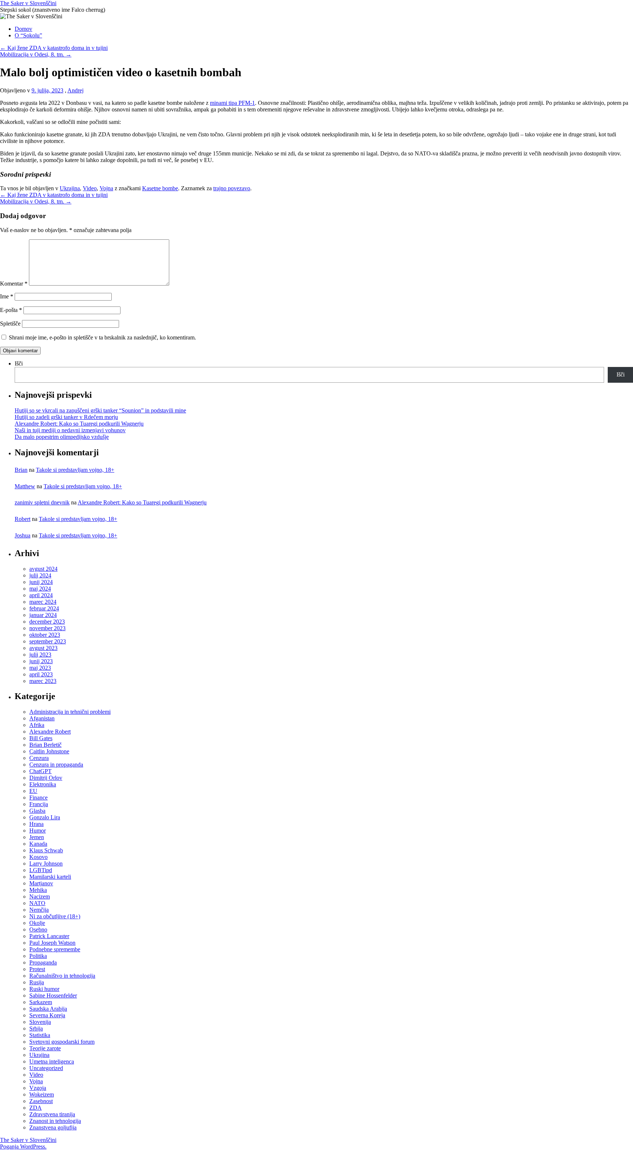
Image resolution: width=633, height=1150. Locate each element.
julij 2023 (40, 654)
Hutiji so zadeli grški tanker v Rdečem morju (66, 417)
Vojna (106, 188)
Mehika (38, 890)
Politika (38, 956)
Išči (19, 363)
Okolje (37, 923)
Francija (38, 804)
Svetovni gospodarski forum (62, 1042)
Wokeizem (41, 1094)
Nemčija (39, 910)
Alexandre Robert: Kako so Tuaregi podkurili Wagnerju (79, 423)
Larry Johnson (46, 863)
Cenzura (39, 758)
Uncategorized (46, 1068)
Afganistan (42, 718)
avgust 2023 (43, 648)
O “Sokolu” (28, 35)
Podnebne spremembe (54, 949)
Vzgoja (37, 1088)
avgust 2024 (43, 569)
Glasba (37, 811)
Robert (22, 519)
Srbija (36, 1028)
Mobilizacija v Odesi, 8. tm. (35, 54)
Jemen (36, 837)
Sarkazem (40, 1002)
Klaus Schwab (46, 850)
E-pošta (11, 310)
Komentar (13, 283)
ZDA (35, 1108)
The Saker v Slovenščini (28, 3)
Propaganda (43, 962)
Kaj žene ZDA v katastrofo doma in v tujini (54, 48)
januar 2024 (43, 615)
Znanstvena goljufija (53, 1127)
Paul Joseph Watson (52, 943)
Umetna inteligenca (51, 1061)
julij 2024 (40, 575)
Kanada (38, 844)
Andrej (75, 90)
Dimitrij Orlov (45, 778)
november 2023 (47, 628)
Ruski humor (44, 989)
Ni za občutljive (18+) (54, 916)
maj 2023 (40, 668)
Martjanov (41, 883)
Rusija (36, 982)
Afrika (36, 725)
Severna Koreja (47, 1015)
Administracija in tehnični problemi (70, 712)
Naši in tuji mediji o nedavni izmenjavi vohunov (70, 430)
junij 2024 (41, 582)
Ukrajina (70, 188)
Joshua (22, 535)
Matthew (25, 486)
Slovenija (40, 1022)
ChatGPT (40, 771)
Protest (37, 969)
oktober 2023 (44, 635)
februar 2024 (44, 608)
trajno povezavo (231, 188)
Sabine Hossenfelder (53, 995)
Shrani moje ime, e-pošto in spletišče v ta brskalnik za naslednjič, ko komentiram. (102, 337)
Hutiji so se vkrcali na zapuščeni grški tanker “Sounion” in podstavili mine (100, 410)
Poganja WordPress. (23, 1146)
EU (33, 791)
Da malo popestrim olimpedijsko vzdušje (62, 437)
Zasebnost (41, 1101)
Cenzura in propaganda (56, 764)
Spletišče (10, 323)
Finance (38, 797)
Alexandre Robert (50, 731)
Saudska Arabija (48, 1009)
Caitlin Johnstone (49, 751)
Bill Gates (40, 738)
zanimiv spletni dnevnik (42, 502)
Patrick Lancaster (49, 936)
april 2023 (41, 674)
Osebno (38, 929)
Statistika (39, 1035)
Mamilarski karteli (50, 877)
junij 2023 (41, 661)
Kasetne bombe (160, 188)
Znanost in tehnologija (55, 1121)
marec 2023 (42, 681)
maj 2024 (40, 588)
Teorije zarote (45, 1048)
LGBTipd (40, 870)
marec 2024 (42, 602)
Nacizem (39, 896)
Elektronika (42, 784)
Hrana (36, 824)
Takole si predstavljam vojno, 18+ (75, 470)
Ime (6, 296)
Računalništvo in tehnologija (62, 976)
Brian (21, 470)
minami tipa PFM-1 (232, 103)
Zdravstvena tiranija (52, 1114)
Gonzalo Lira (44, 817)
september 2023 (47, 641)
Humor (37, 830)
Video (90, 188)
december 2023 (47, 621)
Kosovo (38, 857)
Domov (23, 29)
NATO (37, 903)
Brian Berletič (45, 745)
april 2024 (41, 595)
